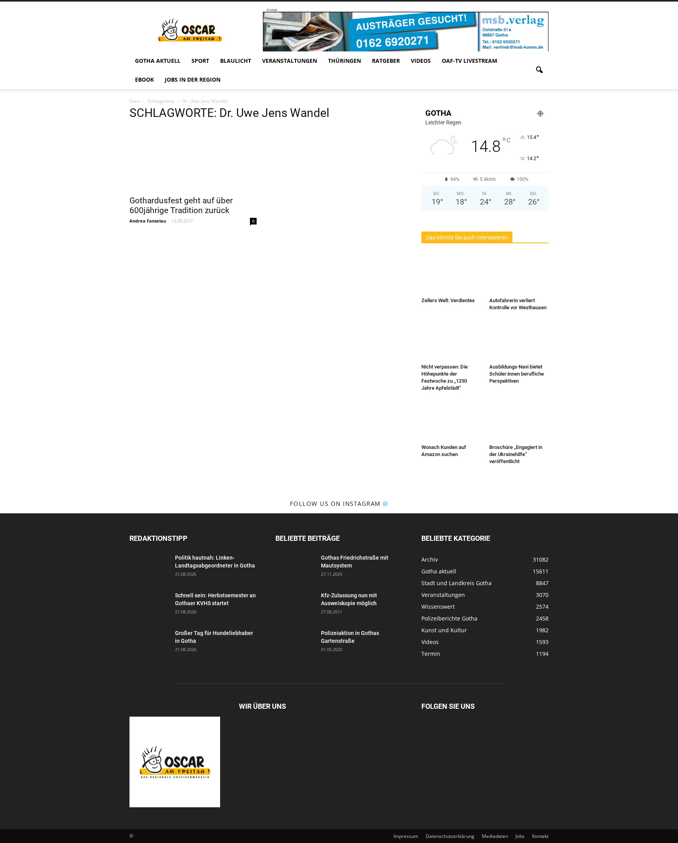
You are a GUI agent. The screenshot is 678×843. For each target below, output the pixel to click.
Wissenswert (438, 606)
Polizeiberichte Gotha (449, 618)
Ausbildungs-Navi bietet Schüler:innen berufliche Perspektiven (516, 374)
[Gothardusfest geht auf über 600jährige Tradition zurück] (193, 159)
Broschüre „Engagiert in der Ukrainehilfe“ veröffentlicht (515, 454)
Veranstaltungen (289, 60)
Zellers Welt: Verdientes (448, 300)
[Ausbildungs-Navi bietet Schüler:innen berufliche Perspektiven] (519, 340)
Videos (421, 60)
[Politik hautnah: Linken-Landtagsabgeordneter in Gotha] (149, 567)
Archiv (429, 559)
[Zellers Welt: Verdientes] (451, 274)
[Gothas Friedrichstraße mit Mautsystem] (295, 567)
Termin (430, 653)
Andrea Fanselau (147, 221)
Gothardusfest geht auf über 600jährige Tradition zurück (181, 205)
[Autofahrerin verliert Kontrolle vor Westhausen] (519, 274)
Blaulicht (235, 60)
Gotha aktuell (157, 60)
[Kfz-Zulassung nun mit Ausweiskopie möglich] (295, 605)
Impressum (406, 836)
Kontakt (540, 836)
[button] (539, 70)
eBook (144, 79)
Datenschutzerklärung (450, 836)
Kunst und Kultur (444, 630)
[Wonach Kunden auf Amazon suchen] (451, 420)
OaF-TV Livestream (469, 60)
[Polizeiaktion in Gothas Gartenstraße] (295, 643)
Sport (200, 60)
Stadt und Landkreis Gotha (456, 583)
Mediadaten (495, 836)
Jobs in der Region (193, 79)
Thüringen (344, 60)
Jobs (520, 836)
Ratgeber (386, 60)
